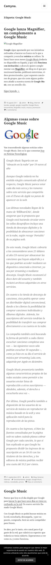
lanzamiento (8, 107)
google (12, 105)
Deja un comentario (35, 482)
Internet (37, 103)
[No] (47, 554)
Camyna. (10, 6)
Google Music (32, 59)
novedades (14, 482)
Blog (31, 103)
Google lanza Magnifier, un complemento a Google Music (24, 33)
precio (21, 482)
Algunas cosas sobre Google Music (21, 121)
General (40, 477)
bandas (6, 105)
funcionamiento (19, 479)
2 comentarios (11, 110)
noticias (7, 482)
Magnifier (20, 69)
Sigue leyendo (12, 91)
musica (29, 107)
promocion (36, 107)
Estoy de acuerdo (25, 560)
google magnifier (22, 105)
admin (23, 103)
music (23, 107)
